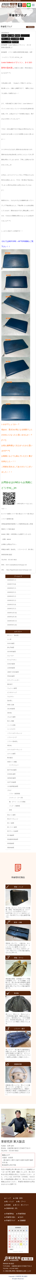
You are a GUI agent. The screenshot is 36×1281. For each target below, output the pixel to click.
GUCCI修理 (10, 643)
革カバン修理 (11, 815)
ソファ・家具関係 (14, 793)
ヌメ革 (9, 639)
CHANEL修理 (11, 774)
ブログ (22, 38)
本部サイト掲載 (6, 38)
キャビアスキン (12, 659)
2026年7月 (10, 584)
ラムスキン (10, 696)
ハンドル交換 (11, 725)
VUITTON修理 (15, 38)
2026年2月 (10, 604)
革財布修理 (15, 42)
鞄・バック (10, 1201)
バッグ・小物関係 (14, 806)
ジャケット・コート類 (16, 797)
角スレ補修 (11, 35)
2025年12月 (11, 612)
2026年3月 (10, 600)
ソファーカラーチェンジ (14, 733)
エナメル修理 (11, 753)
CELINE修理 (11, 708)
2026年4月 (10, 596)
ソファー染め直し (12, 741)
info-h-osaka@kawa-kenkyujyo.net (16, 565)
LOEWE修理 (11, 668)
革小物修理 (10, 835)
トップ (8, 1198)
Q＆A (21, 1217)
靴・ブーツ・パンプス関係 (17, 802)
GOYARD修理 (11, 651)
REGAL (9, 745)
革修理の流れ (10, 1217)
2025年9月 (10, 625)
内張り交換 (10, 704)
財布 (10, 810)
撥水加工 (10, 684)
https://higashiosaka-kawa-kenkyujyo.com (19, 570)
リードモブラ (11, 729)
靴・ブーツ (22, 1201)
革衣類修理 (10, 843)
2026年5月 (10, 592)
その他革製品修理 (12, 786)
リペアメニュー (25, 35)
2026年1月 (10, 608)
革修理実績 (22, 1213)
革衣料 (8, 1205)
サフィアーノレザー (13, 680)
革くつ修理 (10, 823)
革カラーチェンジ (12, 819)
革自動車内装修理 (12, 839)
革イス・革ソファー (22, 1205)
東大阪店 (17, 35)
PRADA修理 (10, 676)
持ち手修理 (10, 647)
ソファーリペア (12, 737)
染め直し (4, 35)
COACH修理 (11, 664)
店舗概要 (22, 1220)
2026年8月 (10, 580)
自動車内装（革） (12, 1208)
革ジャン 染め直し (13, 635)
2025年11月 (10, 616)
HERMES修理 (11, 778)
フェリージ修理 (12, 688)
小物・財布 (19, 1198)
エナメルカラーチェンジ (14, 749)
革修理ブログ (10, 1220)
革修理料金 (10, 1213)
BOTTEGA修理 (11, 770)
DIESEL (9, 713)
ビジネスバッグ (12, 692)
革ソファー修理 (12, 827)
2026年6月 (10, 588)
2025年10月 (11, 621)
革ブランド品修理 (6, 42)
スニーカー (10, 655)
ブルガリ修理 (11, 717)
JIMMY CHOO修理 (13, 672)
